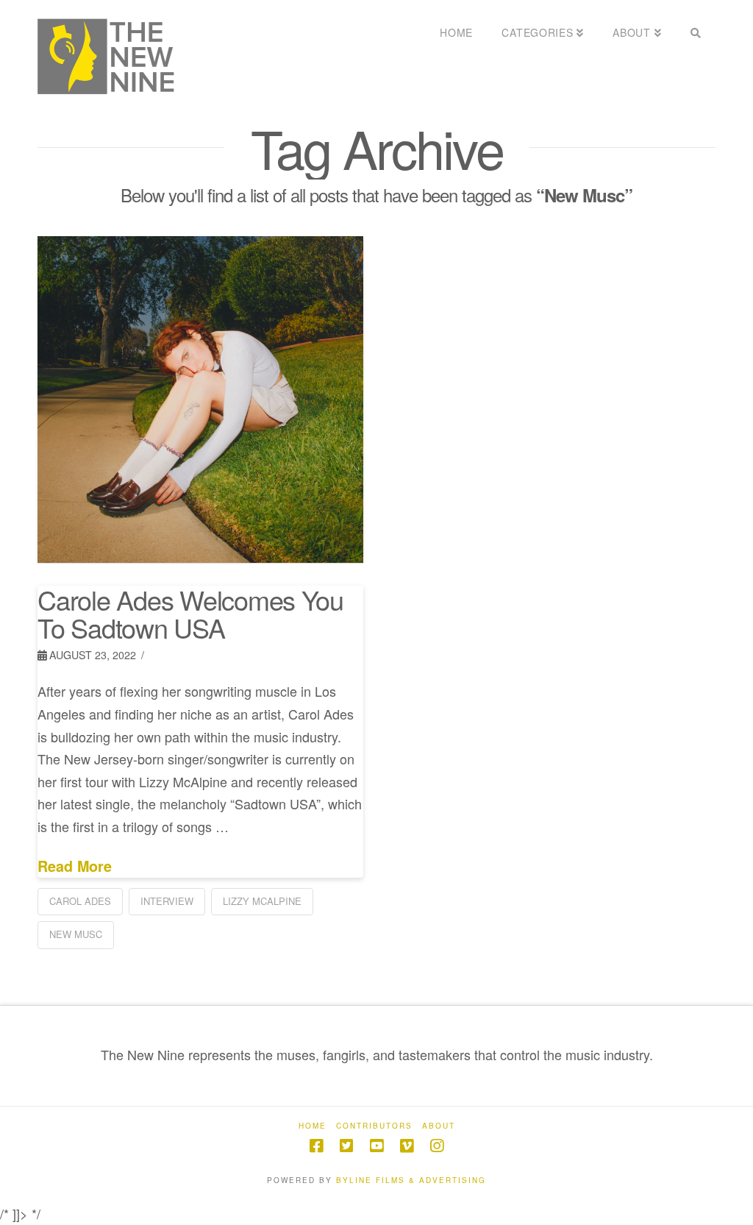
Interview (166, 901)
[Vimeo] (406, 1146)
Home (312, 1126)
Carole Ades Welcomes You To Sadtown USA (190, 613)
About (438, 1126)
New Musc (75, 934)
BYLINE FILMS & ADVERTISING (411, 1180)
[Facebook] (316, 1146)
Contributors (374, 1126)
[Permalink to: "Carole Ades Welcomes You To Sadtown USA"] (200, 399)
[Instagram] (436, 1146)
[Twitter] (346, 1146)
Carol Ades (80, 901)
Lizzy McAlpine (262, 901)
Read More (75, 866)
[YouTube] (376, 1146)
